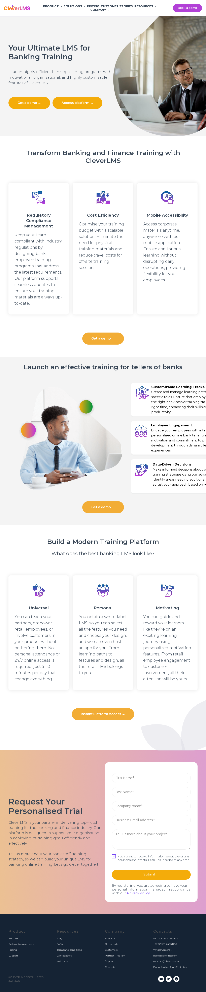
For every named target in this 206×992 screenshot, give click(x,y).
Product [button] (51, 6)
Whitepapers (64, 955)
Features (13, 938)
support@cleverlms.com (167, 961)
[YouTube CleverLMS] (161, 979)
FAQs (60, 943)
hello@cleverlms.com (165, 955)
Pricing (93, 6)
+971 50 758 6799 (162, 938)
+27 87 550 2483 (162, 943)
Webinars (62, 961)
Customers (111, 949)
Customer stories (117, 6)
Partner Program (115, 955)
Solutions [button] (73, 6)
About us (110, 938)
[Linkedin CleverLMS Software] (169, 979)
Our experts (111, 943)
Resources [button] (144, 6)
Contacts (110, 967)
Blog (59, 938)
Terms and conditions (69, 949)
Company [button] (98, 10)
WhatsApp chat (162, 949)
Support (13, 955)
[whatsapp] (176, 979)
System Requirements (21, 943)
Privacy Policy (138, 893)
